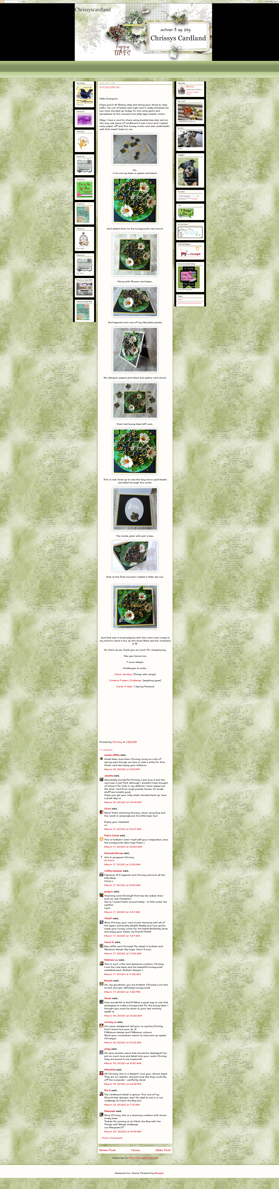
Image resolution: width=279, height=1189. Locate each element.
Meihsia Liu (111, 959)
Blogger (159, 1173)
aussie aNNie (112, 755)
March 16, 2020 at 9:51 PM (122, 769)
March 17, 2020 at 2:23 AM (122, 864)
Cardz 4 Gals (124, 686)
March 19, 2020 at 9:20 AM (122, 1063)
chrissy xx (110, 1022)
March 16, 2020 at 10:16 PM (122, 802)
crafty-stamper (113, 870)
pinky (107, 1048)
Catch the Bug (123, 674)
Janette (108, 775)
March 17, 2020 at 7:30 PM (122, 992)
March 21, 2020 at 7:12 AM (122, 1104)
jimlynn (108, 891)
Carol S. (109, 942)
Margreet (109, 1111)
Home (135, 1150)
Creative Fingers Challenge (125, 680)
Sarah (107, 998)
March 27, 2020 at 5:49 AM (122, 1131)
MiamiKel (109, 1069)
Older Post (163, 1150)
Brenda (108, 980)
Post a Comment (112, 1138)
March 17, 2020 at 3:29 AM (122, 885)
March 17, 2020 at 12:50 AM (123, 846)
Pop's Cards (111, 835)
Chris (107, 808)
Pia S (107, 1090)
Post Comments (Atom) (143, 1157)
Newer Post (107, 1150)
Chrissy (191, 87)
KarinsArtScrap (113, 853)
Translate (194, 199)
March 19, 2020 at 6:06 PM (122, 1084)
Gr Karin (109, 860)
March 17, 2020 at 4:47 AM (122, 912)
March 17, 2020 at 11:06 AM (122, 953)
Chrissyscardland (93, 9)
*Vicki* (108, 918)
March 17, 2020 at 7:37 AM (122, 935)
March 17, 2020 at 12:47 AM (122, 829)
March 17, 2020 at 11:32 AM (122, 974)
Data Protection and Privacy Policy (190, 303)
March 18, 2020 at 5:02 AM (122, 1042)
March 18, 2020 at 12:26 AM (123, 1015)
